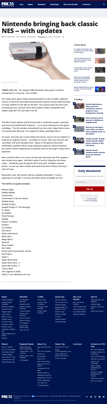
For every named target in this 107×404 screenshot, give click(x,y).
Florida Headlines (7, 300)
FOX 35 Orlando (21, 37)
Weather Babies (60, 305)
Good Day (59, 297)
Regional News (27, 344)
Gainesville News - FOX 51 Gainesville (26, 348)
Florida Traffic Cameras (42, 312)
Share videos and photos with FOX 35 (62, 355)
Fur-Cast (58, 317)
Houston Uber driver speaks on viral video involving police (83, 69)
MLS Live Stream (96, 381)
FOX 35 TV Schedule (8, 349)
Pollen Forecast (25, 320)
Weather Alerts (25, 304)
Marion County (7, 317)
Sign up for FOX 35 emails (43, 365)
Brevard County (7, 309)
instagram (95, 396)
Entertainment (32, 37)
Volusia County (7, 327)
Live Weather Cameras (24, 301)
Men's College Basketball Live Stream (96, 368)
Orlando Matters (7, 355)
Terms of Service (91, 201)
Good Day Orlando (8, 352)
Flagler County (6, 312)
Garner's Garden (60, 314)
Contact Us (41, 354)
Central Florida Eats (8, 362)
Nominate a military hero (8, 330)
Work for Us (41, 359)
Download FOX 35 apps (43, 369)
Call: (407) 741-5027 (62, 347)
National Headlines (8, 307)
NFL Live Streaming (97, 349)
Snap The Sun (24, 330)
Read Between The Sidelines (97, 301)
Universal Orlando (79, 314)
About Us (41, 344)
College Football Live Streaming (98, 353)
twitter (91, 396)
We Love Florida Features (78, 303)
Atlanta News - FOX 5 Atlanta (26, 357)
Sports (94, 297)
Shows (5, 344)
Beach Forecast (25, 318)
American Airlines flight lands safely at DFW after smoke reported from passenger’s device (82, 79)
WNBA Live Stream (97, 378)
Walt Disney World (79, 309)
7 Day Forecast (25, 311)
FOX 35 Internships (43, 361)
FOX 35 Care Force (61, 302)
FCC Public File (42, 383)
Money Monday (60, 322)
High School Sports (97, 311)
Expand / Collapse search (104, 4)
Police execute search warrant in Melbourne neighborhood (94, 120)
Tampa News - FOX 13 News (26, 352)
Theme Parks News (79, 307)
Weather (24, 297)
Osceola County (7, 322)
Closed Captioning (43, 380)
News (4, 297)
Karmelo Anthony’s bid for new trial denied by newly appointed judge (82, 59)
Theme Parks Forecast (24, 314)
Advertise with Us (43, 373)
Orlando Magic (96, 304)
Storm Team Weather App (24, 326)
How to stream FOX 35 (44, 348)
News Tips (60, 344)
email (103, 396)
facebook (87, 396)
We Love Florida (60, 300)
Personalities (41, 356)
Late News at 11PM (8, 357)
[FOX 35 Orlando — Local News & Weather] (8, 4)
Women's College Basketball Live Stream (97, 374)
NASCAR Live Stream (98, 359)
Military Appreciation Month (8, 334)
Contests (77, 344)
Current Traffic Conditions (42, 303)
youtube (99, 396)
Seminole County (7, 324)
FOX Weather (24, 323)
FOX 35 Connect (60, 358)
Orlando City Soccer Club (97, 308)
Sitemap (4, 338)
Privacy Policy (92, 199)
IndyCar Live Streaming (95, 362)
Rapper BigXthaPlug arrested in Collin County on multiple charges (84, 88)
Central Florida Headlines (6, 303)
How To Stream (7, 347)
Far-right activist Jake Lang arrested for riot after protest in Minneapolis (84, 50)
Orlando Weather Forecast (25, 308)
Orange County (7, 319)
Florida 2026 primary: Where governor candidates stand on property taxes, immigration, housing (94, 108)
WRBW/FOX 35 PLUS (44, 378)
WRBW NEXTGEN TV (44, 375)
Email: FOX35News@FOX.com (63, 350)
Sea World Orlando (79, 312)
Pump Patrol (41, 300)
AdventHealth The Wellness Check (61, 308)
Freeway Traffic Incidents (42, 308)
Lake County (6, 314)
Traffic (40, 297)
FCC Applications (43, 385)
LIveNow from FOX (8, 360)
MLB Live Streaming (97, 356)
